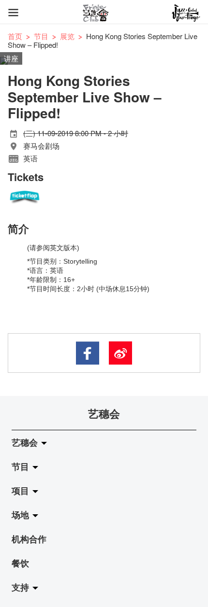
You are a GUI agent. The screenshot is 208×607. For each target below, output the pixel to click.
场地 (21, 514)
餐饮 (20, 563)
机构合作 (29, 539)
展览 (67, 36)
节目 (41, 36)
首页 (15, 36)
